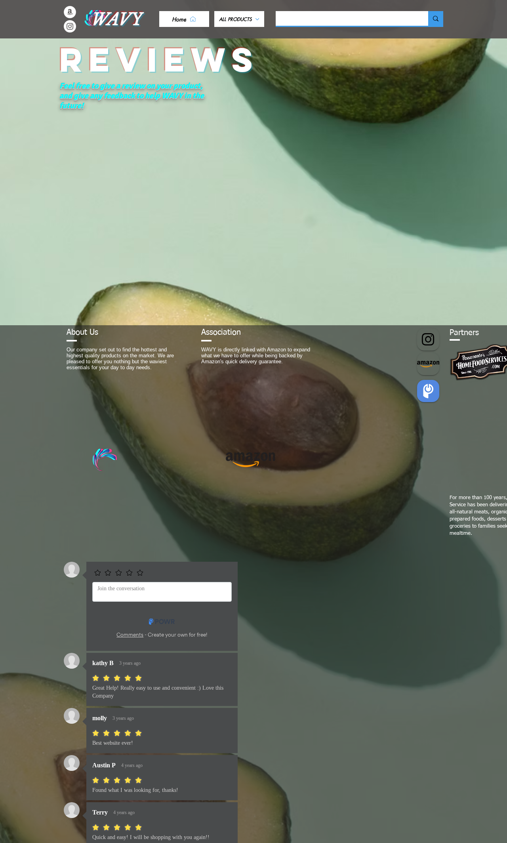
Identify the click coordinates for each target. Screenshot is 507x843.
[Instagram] (70, 26)
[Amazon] (70, 12)
